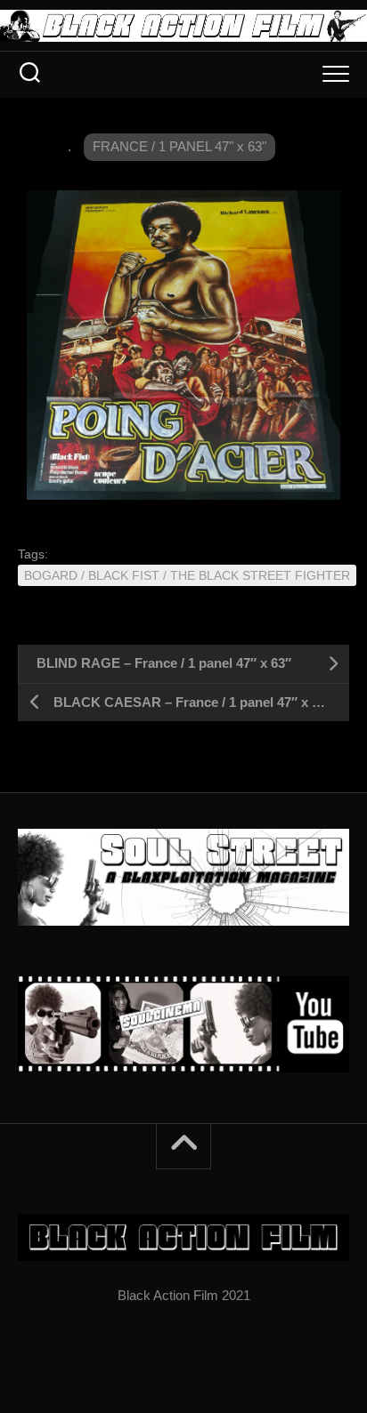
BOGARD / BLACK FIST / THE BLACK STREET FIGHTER (187, 575)
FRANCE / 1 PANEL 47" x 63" (179, 146)
